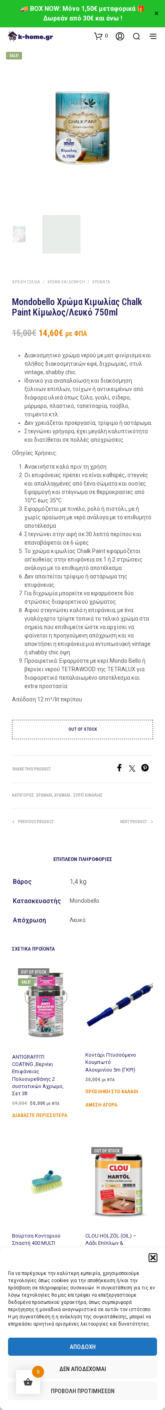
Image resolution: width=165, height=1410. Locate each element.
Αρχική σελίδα (26, 282)
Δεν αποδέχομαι (82, 1369)
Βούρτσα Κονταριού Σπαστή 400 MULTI (36, 1239)
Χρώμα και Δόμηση (66, 282)
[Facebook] (122, 769)
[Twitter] (135, 769)
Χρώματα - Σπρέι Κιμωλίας (78, 795)
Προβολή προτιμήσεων (83, 1391)
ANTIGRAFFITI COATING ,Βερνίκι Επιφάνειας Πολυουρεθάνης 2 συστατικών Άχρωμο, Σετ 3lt (38, 1075)
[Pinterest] (147, 769)
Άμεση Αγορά (101, 1105)
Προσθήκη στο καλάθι (111, 1091)
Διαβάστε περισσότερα (39, 1115)
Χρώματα (101, 282)
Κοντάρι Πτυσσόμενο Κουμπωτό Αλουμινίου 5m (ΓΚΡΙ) (110, 1062)
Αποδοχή (83, 1347)
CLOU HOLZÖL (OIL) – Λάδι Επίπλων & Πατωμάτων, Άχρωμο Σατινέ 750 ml (111, 1247)
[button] (153, 1258)
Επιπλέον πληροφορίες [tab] (82, 859)
